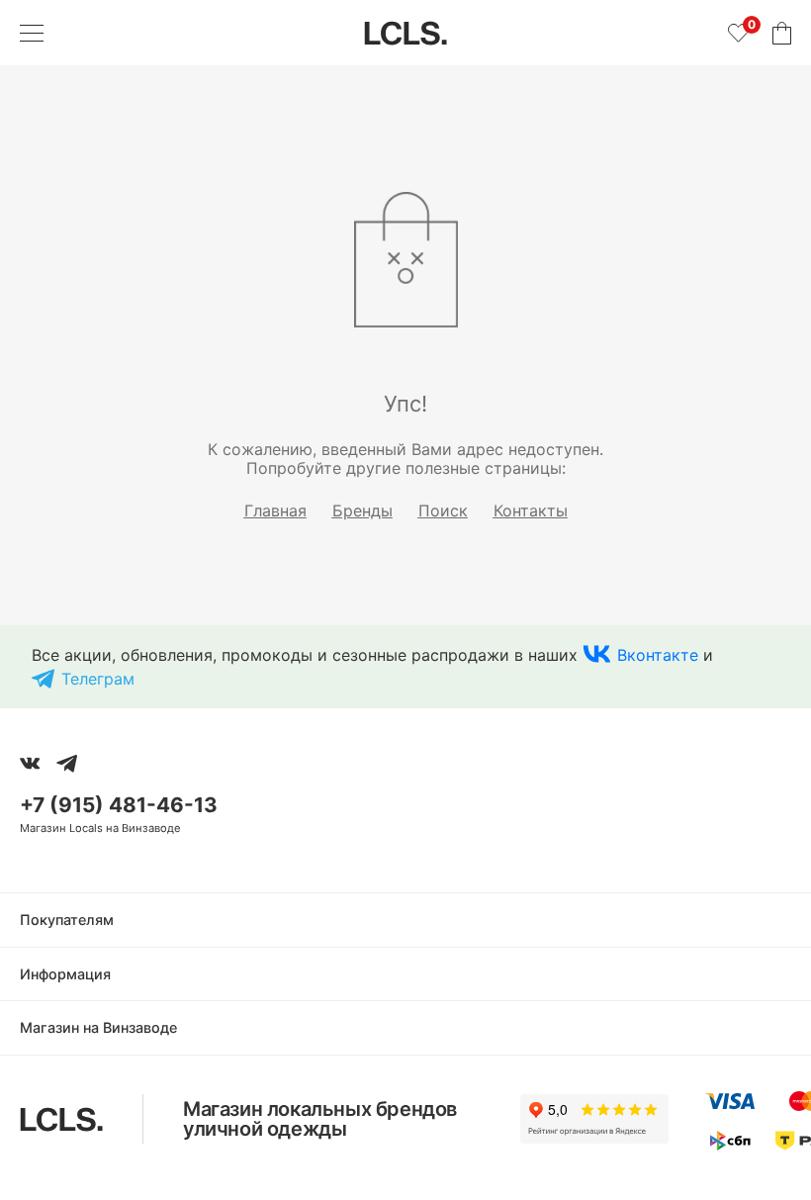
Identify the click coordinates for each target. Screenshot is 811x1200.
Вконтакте (657, 655)
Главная (275, 510)
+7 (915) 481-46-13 (119, 804)
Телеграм (98, 679)
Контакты (531, 510)
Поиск (443, 510)
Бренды (362, 510)
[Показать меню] (31, 32)
